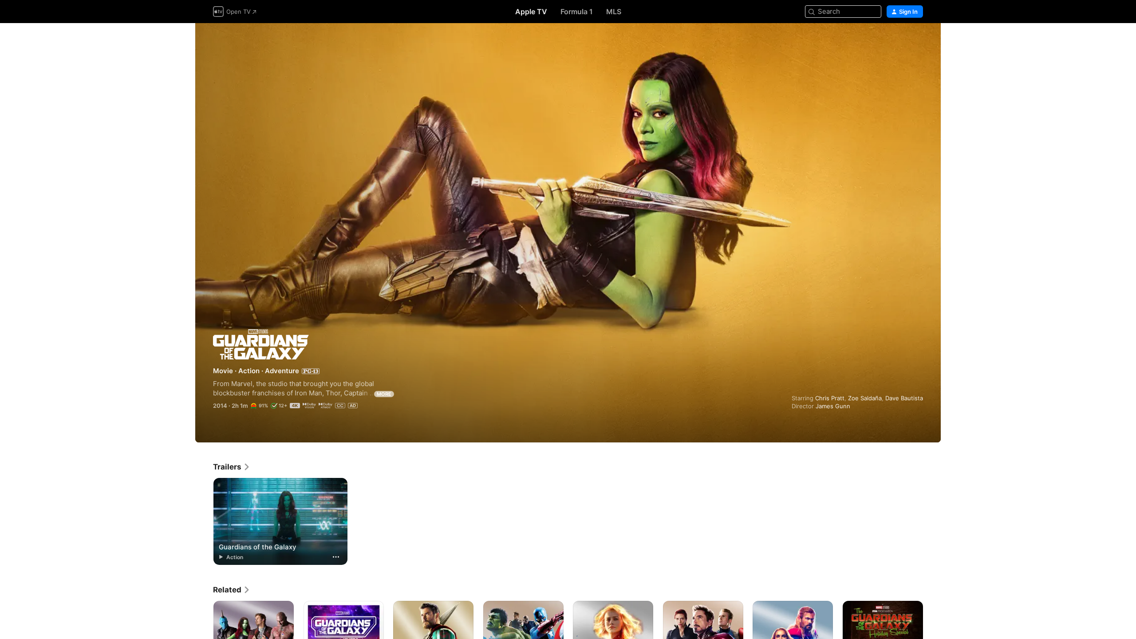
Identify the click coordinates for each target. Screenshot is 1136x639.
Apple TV (531, 11)
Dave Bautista (904, 398)
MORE (384, 394)
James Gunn (833, 406)
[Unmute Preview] (917, 40)
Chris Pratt (829, 398)
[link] (231, 467)
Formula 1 (576, 11)
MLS (613, 11)
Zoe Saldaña (865, 398)
